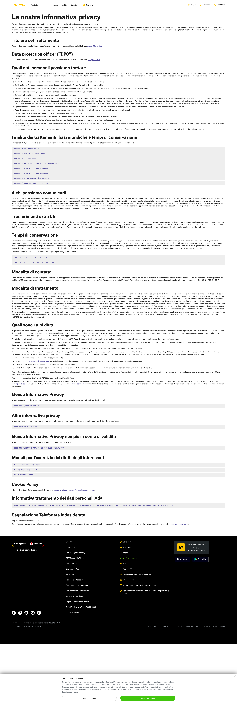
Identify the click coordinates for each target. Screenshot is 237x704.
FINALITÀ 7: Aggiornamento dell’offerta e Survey (32, 178)
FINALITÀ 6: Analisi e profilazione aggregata (31, 173)
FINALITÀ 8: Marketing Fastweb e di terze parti (31, 183)
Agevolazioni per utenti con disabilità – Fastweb (140, 585)
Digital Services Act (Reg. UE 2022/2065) (81, 607)
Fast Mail (126, 564)
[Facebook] (14, 613)
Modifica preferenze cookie (188, 626)
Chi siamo (69, 542)
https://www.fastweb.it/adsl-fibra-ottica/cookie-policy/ (74, 490)
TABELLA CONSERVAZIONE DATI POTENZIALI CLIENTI (35, 262)
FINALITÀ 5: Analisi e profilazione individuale (31, 168)
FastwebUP (127, 569)
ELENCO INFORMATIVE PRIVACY (27, 406)
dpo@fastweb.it (94, 60)
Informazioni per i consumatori (77, 591)
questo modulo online (180, 524)
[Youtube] (33, 613)
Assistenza (127, 547)
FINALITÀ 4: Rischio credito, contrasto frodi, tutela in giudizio (37, 163)
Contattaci (127, 542)
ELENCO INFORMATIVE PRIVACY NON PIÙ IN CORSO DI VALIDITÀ (39, 448)
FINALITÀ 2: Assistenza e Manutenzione (29, 154)
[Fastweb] (20, 5)
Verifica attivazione (130, 558)
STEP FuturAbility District (75, 558)
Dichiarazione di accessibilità (214, 626)
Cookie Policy (167, 626)
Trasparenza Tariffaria (74, 596)
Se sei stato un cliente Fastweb (25, 470)
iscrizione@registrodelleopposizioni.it (36, 361)
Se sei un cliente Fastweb (23, 475)
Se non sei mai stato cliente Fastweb (27, 465)
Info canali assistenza (74, 612)
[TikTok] (39, 613)
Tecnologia (70, 574)
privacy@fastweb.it (94, 46)
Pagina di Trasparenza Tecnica (77, 602)
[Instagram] (20, 613)
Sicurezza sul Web (73, 569)
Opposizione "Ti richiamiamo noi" (78, 585)
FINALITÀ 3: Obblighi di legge (25, 158)
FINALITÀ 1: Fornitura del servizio (27, 149)
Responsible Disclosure (74, 580)
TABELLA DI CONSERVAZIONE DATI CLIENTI (31, 257)
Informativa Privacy (150, 626)
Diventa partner (71, 564)
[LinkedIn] (26, 613)
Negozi (125, 553)
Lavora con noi (128, 580)
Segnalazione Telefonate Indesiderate (137, 574)
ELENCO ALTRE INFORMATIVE (26, 427)
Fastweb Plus (71, 547)
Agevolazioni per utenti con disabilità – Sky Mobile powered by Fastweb (146, 592)
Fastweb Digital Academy (75, 553)
